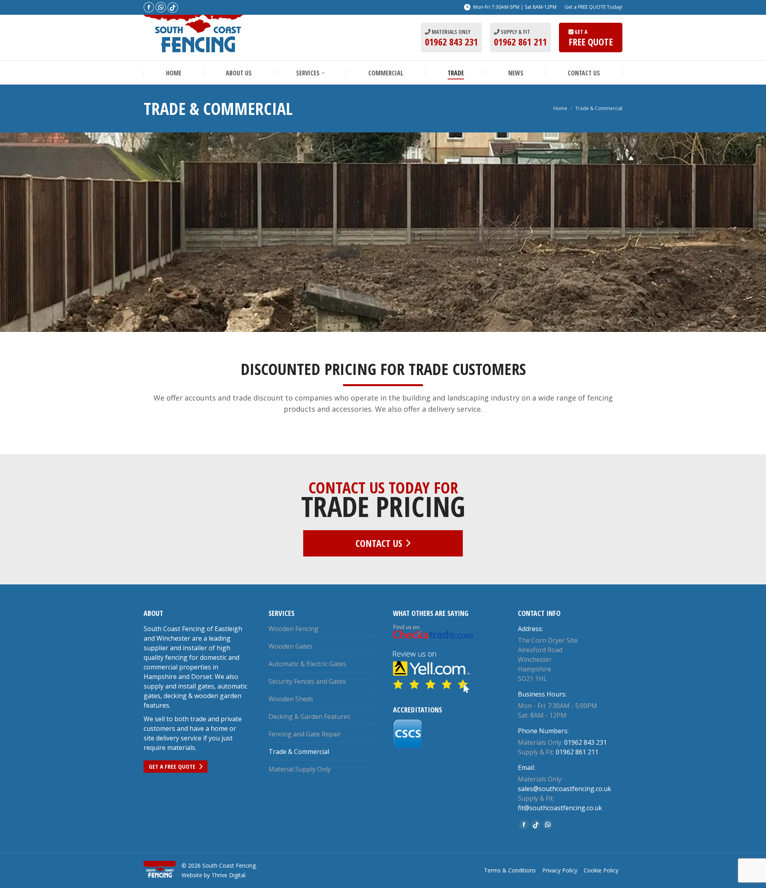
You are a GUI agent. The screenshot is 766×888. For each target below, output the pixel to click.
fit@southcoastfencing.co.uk (560, 807)
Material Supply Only (299, 769)
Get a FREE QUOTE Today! (593, 7)
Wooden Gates (290, 646)
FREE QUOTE (591, 41)
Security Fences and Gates (307, 681)
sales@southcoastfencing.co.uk (564, 788)
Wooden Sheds (290, 699)
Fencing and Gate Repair (304, 734)
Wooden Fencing (293, 628)
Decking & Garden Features (309, 716)
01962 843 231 (451, 41)
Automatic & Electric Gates (307, 663)
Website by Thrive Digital (213, 875)
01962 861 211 (520, 41)
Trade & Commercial (298, 751)
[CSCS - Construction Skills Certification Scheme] (408, 746)
